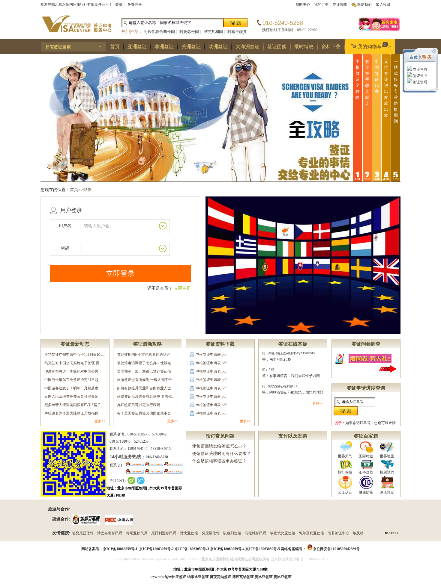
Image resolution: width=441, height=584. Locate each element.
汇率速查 (366, 472)
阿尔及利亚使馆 (311, 533)
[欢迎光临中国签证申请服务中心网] (76, 35)
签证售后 (419, 82)
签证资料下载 (220, 344)
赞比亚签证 (283, 577)
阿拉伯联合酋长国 (159, 31)
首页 (115, 46)
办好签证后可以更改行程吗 (138, 405)
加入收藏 (383, 4)
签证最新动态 (75, 344)
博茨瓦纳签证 (243, 577)
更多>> (100, 421)
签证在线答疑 (292, 344)
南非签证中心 (338, 533)
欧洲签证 (218, 46)
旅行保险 (345, 472)
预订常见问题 (220, 435)
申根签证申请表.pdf (211, 354)
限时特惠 (304, 46)
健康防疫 (366, 492)
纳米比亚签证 (198, 577)
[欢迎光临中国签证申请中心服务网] (379, 30)
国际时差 (366, 456)
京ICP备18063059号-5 (262, 549)
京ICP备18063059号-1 (120, 549)
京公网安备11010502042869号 (336, 549)
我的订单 (321, 4)
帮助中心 (303, 4)
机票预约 (387, 472)
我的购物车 (374, 46)
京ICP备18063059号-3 (192, 549)
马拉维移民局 (255, 533)
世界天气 (345, 456)
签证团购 (276, 46)
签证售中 (419, 76)
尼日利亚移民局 (163, 533)
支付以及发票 (292, 435)
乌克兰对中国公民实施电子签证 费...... (74, 363)
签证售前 (419, 69)
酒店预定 (387, 492)
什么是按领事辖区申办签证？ (219, 461)
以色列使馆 (232, 533)
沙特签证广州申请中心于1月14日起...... (75, 354)
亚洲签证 (137, 46)
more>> (392, 533)
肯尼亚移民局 (137, 533)
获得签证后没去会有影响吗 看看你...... (147, 396)
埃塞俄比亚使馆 (282, 533)
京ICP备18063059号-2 (156, 549)
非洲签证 (164, 46)
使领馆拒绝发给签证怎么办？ (219, 446)
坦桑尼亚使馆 (83, 533)
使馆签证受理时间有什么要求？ (221, 453)
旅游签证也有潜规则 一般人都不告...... (147, 380)
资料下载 (330, 46)
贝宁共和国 (213, 31)
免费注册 (135, 4)
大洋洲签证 (248, 46)
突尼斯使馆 (211, 533)
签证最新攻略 (147, 344)
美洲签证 (191, 46)
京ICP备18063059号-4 (227, 549)
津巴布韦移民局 (109, 533)
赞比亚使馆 (189, 533)
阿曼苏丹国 (189, 31)
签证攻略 (340, 4)
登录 (118, 4)
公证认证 (345, 492)
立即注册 (182, 288)
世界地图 (387, 456)
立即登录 (120, 273)
